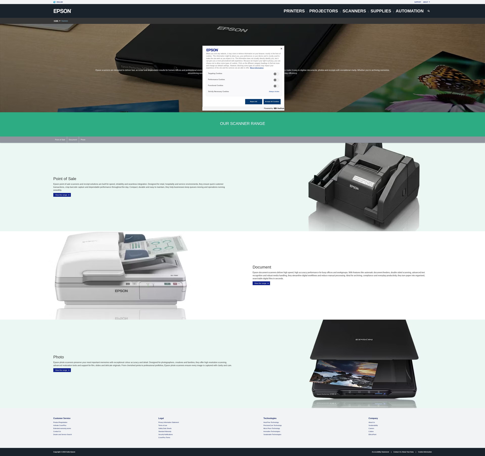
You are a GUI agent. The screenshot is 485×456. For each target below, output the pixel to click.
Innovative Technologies (271, 431)
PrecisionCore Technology (272, 425)
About (425, 2)
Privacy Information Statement (168, 422)
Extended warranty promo (62, 428)
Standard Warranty (164, 431)
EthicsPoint (372, 434)
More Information (257, 68)
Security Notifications (165, 434)
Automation (410, 11)
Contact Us (57, 431)
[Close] (281, 48)
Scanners (354, 11)
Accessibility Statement (380, 452)
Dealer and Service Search (62, 434)
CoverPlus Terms (164, 437)
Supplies (381, 11)
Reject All (253, 101)
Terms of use (162, 425)
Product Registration (60, 422)
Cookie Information (425, 452)
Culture (371, 431)
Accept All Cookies (272, 101)
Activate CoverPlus (59, 425)
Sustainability (373, 425)
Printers (294, 11)
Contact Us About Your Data (403, 452)
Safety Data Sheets (165, 428)
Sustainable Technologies (272, 434)
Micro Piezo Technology (271, 428)
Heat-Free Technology (271, 422)
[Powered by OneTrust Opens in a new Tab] (273, 109)
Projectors (323, 11)
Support (417, 2)
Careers (371, 428)
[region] (243, 78)
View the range (61, 195)
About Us (372, 422)
